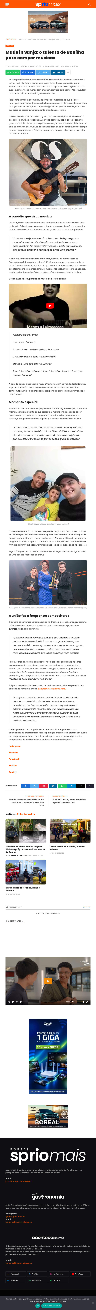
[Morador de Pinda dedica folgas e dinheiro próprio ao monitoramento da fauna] (26, 831)
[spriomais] (48, 4)
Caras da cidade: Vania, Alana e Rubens (67, 848)
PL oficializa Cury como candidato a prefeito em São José (69, 801)
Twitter (13, 765)
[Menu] (7, 4)
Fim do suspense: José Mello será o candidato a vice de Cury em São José (26, 802)
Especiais (9, 46)
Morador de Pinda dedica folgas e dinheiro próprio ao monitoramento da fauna (25, 849)
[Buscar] (89, 4)
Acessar (86, 907)
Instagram (14, 746)
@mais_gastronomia (15, 1216)
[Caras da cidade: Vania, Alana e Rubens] (70, 831)
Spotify (13, 772)
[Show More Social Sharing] (68, 72)
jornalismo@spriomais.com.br (19, 1181)
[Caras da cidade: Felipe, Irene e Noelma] (26, 872)
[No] (93, 1303)
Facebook (14, 759)
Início (21, 39)
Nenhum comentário (52, 66)
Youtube (13, 752)
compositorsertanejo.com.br (52, 688)
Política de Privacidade (51, 1306)
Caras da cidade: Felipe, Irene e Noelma (23, 889)
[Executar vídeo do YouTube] (50, 306)
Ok (38, 1306)
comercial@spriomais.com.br (19, 1222)
